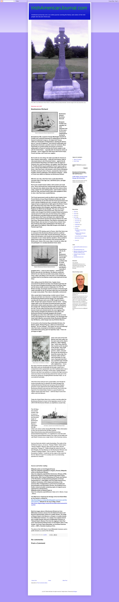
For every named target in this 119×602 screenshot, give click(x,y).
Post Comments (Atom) (42, 582)
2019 (75, 213)
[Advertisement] (80, 130)
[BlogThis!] (51, 535)
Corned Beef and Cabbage (81, 236)
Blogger (75, 591)
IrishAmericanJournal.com (59, 8)
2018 (75, 215)
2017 (75, 217)
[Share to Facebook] (55, 535)
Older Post (65, 580)
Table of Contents (77, 159)
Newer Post (34, 580)
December (77, 218)
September (77, 224)
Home (49, 580)
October (77, 222)
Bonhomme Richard (79, 238)
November (77, 220)
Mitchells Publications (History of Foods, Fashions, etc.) (80, 252)
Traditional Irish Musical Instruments (80, 234)
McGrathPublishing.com (79, 249)
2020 (75, 211)
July (76, 228)
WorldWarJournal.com (78, 257)
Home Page (76, 161)
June (76, 240)
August (76, 226)
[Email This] (50, 535)
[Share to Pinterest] (56, 535)
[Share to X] (53, 535)
